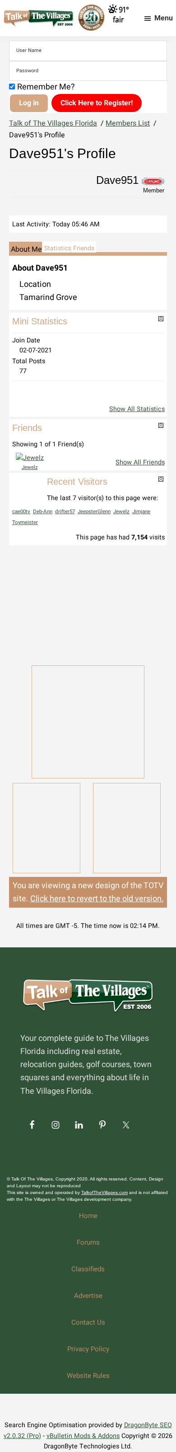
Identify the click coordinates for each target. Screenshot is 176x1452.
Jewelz (30, 467)
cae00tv (21, 511)
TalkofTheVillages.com (104, 1192)
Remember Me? (46, 87)
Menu (163, 18)
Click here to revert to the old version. (97, 899)
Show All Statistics (137, 409)
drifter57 (65, 511)
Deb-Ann (42, 511)
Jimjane (141, 511)
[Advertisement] (88, 604)
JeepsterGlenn (94, 511)
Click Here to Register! (96, 103)
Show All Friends (140, 462)
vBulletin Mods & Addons (83, 1436)
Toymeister (25, 522)
